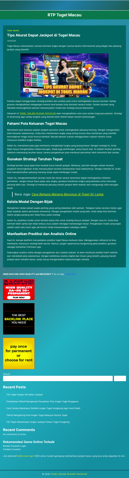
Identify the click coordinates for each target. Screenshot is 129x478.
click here (70, 274)
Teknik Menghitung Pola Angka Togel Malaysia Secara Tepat (36, 415)
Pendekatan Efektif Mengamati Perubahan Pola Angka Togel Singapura (42, 401)
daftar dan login (26, 456)
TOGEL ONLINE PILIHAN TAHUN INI (69, 474)
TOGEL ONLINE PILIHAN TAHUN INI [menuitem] (38, 113)
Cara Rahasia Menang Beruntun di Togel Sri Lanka (68, 194)
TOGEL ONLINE (13, 31)
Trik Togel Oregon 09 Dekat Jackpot (24, 394)
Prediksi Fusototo (12, 449)
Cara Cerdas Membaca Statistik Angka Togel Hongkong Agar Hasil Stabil (43, 408)
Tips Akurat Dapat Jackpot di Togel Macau (43, 35)
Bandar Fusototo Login (14, 446)
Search (6, 374)
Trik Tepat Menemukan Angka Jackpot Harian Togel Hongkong (38, 422)
